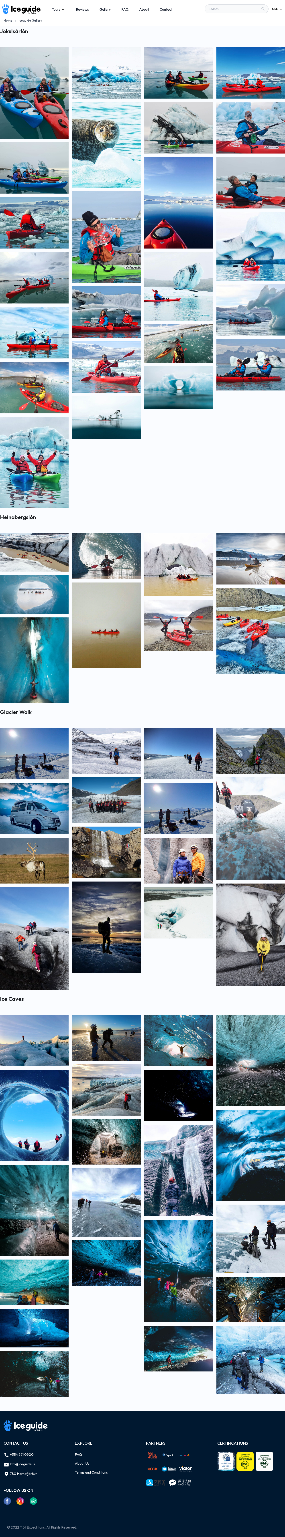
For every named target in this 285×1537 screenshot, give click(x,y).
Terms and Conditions (91, 1472)
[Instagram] (20, 1501)
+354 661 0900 (21, 1454)
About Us (82, 1463)
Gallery (105, 9)
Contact (166, 9)
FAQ (124, 9)
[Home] (21, 9)
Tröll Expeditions (32, 1527)
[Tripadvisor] (33, 1501)
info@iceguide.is (22, 1464)
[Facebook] (7, 1501)
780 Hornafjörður (23, 1473)
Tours (56, 9)
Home (8, 20)
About (144, 9)
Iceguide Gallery (30, 20)
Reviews (82, 9)
